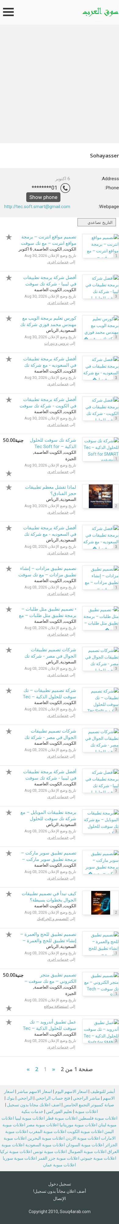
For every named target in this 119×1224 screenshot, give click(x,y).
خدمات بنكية (32, 1111)
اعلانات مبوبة (86, 1111)
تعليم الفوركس (59, 1111)
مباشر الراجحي (86, 1098)
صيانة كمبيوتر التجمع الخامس (88, 1104)
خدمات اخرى (58, 262)
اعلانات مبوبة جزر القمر (58, 1158)
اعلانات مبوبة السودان (85, 1144)
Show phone (43, 197)
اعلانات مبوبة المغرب (47, 1131)
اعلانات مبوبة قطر (62, 1118)
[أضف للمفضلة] (10, 236)
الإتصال (59, 1198)
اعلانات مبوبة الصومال (87, 1151)
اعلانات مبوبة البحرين (46, 1138)
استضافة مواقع (56, 1006)
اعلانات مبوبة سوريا (20, 1158)
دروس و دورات (56, 343)
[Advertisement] (59, 87)
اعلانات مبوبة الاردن (83, 1138)
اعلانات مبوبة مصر (42, 1124)
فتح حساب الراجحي (52, 1098)
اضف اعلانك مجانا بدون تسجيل (34, 1104)
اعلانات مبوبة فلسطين (97, 1118)
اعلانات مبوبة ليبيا (30, 1118)
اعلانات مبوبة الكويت (85, 1131)
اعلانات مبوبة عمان (59, 1164)
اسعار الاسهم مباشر (34, 1091)
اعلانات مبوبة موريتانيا (78, 1124)
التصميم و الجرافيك (53, 918)
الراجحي (25, 1098)
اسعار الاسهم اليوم (71, 1091)
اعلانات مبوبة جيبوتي (98, 1158)
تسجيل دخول (59, 1184)
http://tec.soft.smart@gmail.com (37, 206)
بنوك (10, 1098)
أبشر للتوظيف (102, 1091)
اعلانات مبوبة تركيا (16, 1151)
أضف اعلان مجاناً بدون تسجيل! (59, 1191)
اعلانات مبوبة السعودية (45, 1144)
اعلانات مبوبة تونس (50, 1151)
